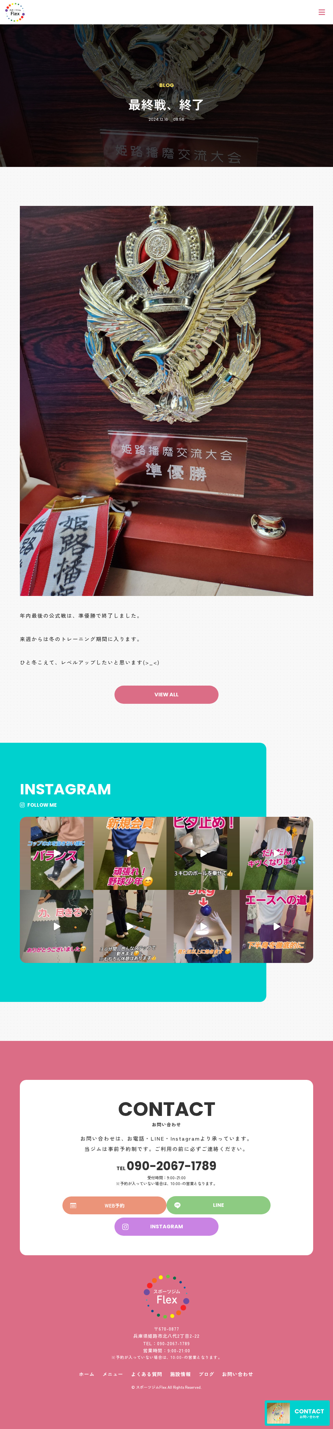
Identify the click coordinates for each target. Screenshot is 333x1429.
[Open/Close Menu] (322, 12)
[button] (166, 695)
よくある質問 (146, 1374)
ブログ (206, 1374)
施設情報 (180, 1374)
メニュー (112, 1374)
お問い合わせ (237, 1374)
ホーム (87, 1374)
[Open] (56, 853)
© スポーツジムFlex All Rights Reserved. (166, 1387)
